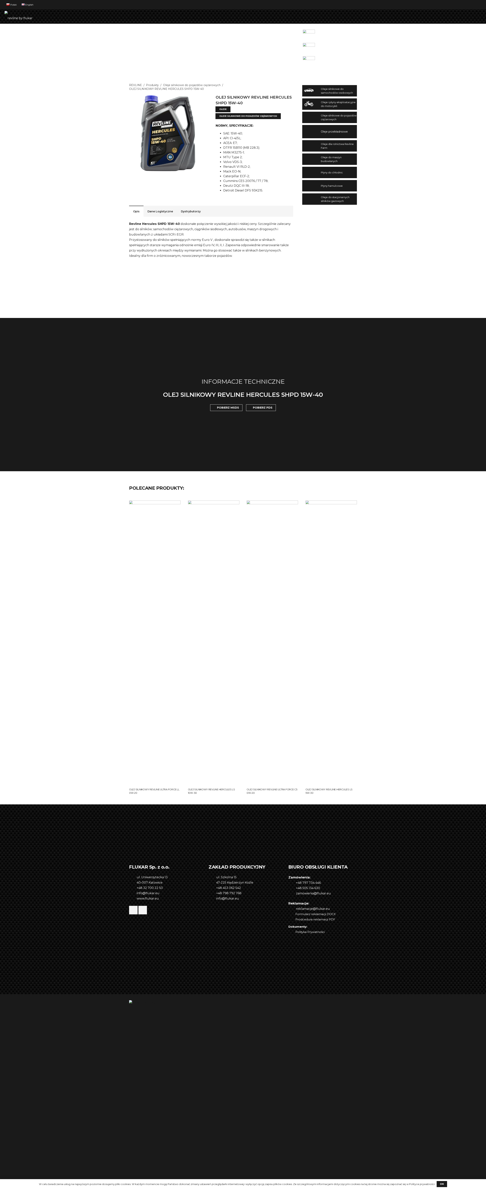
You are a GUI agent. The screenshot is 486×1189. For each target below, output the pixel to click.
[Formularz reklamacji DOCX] (291, 914)
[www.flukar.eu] (133, 898)
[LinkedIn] (142, 910)
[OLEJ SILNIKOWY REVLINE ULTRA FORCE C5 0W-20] (272, 503)
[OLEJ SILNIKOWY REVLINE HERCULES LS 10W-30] (213, 503)
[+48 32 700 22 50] (133, 888)
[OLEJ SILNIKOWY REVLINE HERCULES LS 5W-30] (331, 503)
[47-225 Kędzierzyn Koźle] (212, 882)
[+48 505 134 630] (292, 888)
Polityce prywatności (422, 1184)
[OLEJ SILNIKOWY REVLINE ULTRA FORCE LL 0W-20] (155, 503)
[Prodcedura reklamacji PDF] (291, 919)
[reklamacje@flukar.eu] (292, 909)
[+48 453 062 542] (212, 888)
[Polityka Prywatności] (291, 932)
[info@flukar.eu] (133, 893)
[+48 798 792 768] (212, 893)
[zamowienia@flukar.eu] (292, 893)
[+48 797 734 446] (292, 882)
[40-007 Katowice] (133, 882)
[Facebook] (133, 910)
